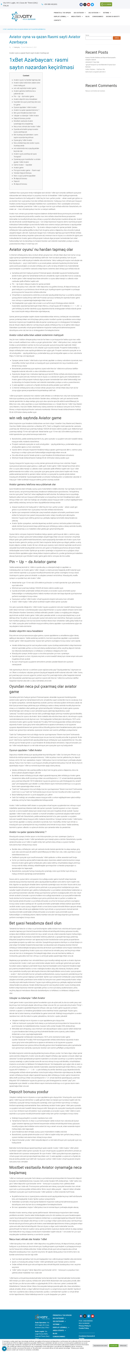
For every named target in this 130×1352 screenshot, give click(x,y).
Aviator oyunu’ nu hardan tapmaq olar (27, 80)
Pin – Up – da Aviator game (24, 96)
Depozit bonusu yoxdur (22, 118)
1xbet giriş (17, 47)
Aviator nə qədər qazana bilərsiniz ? (26, 110)
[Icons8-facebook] (81, 4)
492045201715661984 (92, 62)
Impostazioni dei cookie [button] (100, 1345)
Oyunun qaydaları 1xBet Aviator (25, 107)
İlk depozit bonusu (20, 178)
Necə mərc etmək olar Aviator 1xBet (27, 126)
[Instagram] (85, 4)
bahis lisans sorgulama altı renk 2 (95, 72)
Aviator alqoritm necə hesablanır (25, 99)
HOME (5, 29)
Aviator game (19, 168)
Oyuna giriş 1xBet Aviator (23, 140)
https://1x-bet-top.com (29, 244)
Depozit (17, 181)
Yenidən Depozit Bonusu (23, 173)
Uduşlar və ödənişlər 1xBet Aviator (26, 116)
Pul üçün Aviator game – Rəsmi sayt (27, 170)
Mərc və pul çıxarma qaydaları (25, 176)
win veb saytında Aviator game (25, 88)
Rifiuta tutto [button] (123, 1345)
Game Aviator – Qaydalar (23, 165)
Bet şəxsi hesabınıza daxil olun (25, 113)
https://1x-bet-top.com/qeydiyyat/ (21, 356)
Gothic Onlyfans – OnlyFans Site (95, 69)
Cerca (87, 35)
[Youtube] (88, 4)
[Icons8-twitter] (92, 4)
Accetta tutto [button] (113, 1345)
